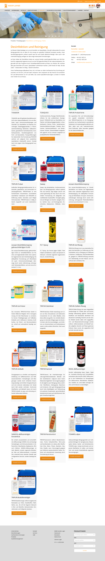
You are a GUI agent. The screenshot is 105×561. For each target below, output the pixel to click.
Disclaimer (57, 535)
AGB (34, 535)
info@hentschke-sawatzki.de (84, 62)
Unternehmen (15, 531)
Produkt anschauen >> (19, 149)
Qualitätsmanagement (17, 538)
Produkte (13, 41)
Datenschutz (57, 537)
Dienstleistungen (15, 533)
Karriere (35, 533)
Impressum (57, 533)
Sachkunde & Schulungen (18, 535)
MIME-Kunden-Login (59, 531)
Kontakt (35, 531)
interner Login (58, 539)
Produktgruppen (21, 41)
